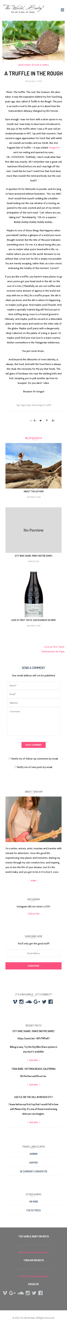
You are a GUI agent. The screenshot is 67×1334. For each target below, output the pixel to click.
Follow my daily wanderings (33, 1276)
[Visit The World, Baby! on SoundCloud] (28, 1002)
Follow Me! (33, 913)
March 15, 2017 (33, 561)
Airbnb (33, 1153)
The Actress (33, 1210)
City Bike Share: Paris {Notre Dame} (33, 555)
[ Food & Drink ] (40, 65)
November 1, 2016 (33, 626)
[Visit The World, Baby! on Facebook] (50, 1002)
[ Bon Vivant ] (25, 65)
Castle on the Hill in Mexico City (33, 1097)
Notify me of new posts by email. (35, 767)
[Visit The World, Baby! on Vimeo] (14, 1002)
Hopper (33, 1162)
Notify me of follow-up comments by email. (34, 758)
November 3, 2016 (34, 497)
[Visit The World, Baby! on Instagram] (21, 1002)
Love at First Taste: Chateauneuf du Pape (33, 620)
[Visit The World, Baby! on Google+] (37, 1002)
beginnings (26, 405)
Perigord (53, 147)
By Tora (33, 420)
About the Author (33, 491)
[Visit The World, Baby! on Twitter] (44, 1002)
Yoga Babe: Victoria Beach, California (33, 1068)
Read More (33, 1060)
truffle (48, 405)
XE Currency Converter (33, 1171)
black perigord (38, 405)
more (33, 880)
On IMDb (33, 1201)
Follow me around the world (33, 1252)
